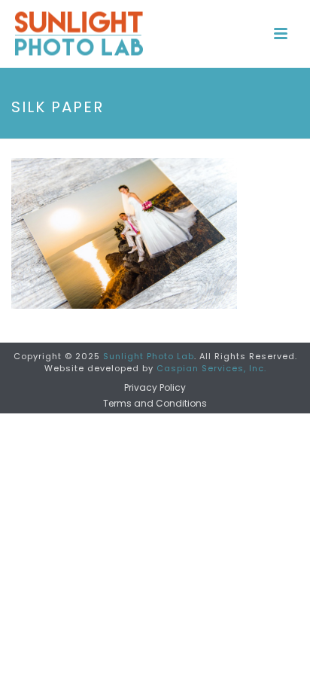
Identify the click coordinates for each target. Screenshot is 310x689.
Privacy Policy (155, 388)
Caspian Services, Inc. (211, 368)
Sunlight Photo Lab (148, 356)
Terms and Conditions (155, 404)
